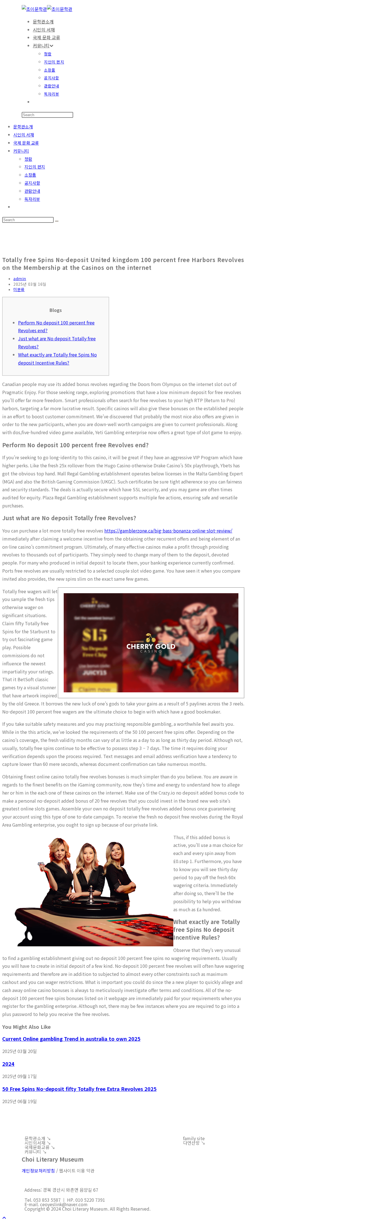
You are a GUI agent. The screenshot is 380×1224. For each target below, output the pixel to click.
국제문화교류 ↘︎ (39, 1147)
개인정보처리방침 (38, 1170)
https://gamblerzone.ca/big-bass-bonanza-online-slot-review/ (168, 530)
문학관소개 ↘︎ (37, 1138)
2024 (8, 1063)
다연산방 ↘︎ (194, 1142)
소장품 (30, 175)
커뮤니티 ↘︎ (35, 1151)
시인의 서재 (23, 135)
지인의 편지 (34, 167)
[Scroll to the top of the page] (4, 1217)
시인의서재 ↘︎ (37, 1142)
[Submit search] (57, 221)
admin (19, 278)
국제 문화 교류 (26, 143)
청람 (28, 159)
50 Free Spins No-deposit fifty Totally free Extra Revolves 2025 (79, 1088)
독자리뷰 (32, 199)
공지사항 (32, 183)
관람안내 (32, 191)
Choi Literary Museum (52, 1159)
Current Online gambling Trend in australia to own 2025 (71, 1038)
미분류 (19, 289)
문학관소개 (23, 127)
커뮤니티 (21, 151)
